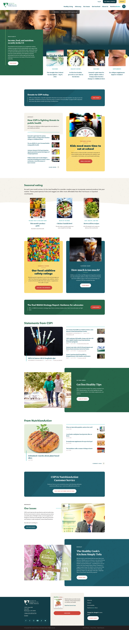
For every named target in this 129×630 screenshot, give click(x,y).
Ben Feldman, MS (70, 334)
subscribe (67, 613)
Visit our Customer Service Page (64, 491)
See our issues (30, 527)
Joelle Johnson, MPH (82, 350)
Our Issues (86, 6)
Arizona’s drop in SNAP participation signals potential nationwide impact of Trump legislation (38, 151)
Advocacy (78, 6)
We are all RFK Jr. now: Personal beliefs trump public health (38, 144)
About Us (105, 6)
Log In (99, 1)
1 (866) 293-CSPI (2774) (30, 613)
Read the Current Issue (70, 605)
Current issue (97, 463)
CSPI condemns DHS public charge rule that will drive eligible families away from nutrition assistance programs (79, 340)
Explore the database (43, 287)
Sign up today (83, 399)
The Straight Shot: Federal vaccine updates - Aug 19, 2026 (55, 74)
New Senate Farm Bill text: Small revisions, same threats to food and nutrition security (79, 330)
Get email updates (109, 1)
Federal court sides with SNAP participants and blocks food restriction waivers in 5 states (79, 348)
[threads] (29, 620)
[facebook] (26, 620)
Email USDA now (85, 161)
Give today (96, 97)
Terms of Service (86, 627)
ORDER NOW (82, 577)
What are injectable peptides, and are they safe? (79, 427)
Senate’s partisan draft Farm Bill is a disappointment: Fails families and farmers (78, 355)
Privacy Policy (93, 627)
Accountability (90, 605)
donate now (93, 618)
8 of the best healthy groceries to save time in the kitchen (75, 74)
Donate (122, 1)
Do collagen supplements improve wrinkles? (117, 73)
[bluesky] (45, 620)
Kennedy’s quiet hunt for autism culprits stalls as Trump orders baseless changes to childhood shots (96, 76)
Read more (13, 63)
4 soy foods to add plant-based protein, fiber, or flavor (79, 435)
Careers (89, 602)
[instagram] (33, 620)
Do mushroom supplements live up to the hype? (79, 441)
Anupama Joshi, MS (82, 357)
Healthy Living (68, 6)
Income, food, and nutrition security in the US (20, 41)
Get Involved (96, 6)
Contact (26, 615)
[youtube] (37, 620)
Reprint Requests (100, 627)
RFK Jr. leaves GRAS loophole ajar (69, 12)
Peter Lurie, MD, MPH (58, 360)
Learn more (52, 167)
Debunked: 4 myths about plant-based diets (43, 457)
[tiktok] (41, 620)
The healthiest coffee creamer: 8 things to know (79, 448)
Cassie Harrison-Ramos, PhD (83, 343)
